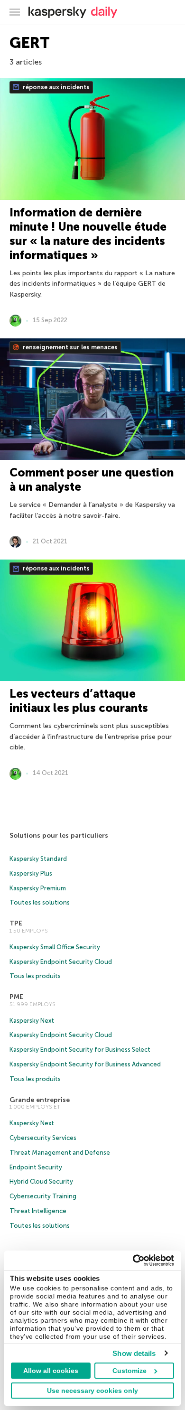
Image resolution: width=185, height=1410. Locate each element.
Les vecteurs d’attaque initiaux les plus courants (78, 701)
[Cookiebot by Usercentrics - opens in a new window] (133, 1260)
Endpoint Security (35, 1167)
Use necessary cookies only (92, 1390)
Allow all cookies (50, 1370)
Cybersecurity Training (42, 1196)
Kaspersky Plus (30, 873)
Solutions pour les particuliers (58, 835)
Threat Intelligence (37, 1210)
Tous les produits (35, 976)
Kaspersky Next (31, 1020)
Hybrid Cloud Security (41, 1181)
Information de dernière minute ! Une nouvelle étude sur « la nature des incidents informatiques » (87, 233)
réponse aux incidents (55, 87)
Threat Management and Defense (59, 1152)
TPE (15, 923)
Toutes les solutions (39, 902)
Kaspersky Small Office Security (54, 947)
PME (16, 997)
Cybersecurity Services (42, 1137)
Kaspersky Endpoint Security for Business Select (79, 1049)
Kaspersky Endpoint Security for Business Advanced (85, 1064)
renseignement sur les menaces (69, 347)
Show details (134, 1353)
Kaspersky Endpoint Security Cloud (60, 961)
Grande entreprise (39, 1100)
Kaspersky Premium (37, 888)
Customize (129, 1370)
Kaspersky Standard (38, 858)
